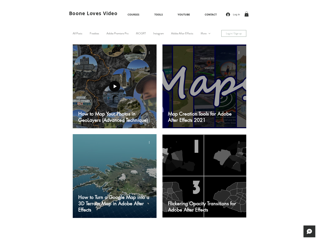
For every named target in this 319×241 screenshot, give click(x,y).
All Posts (77, 33)
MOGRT (141, 33)
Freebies (94, 33)
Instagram (158, 33)
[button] (133, 14)
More (204, 33)
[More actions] (150, 52)
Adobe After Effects (182, 33)
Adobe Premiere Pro (117, 33)
